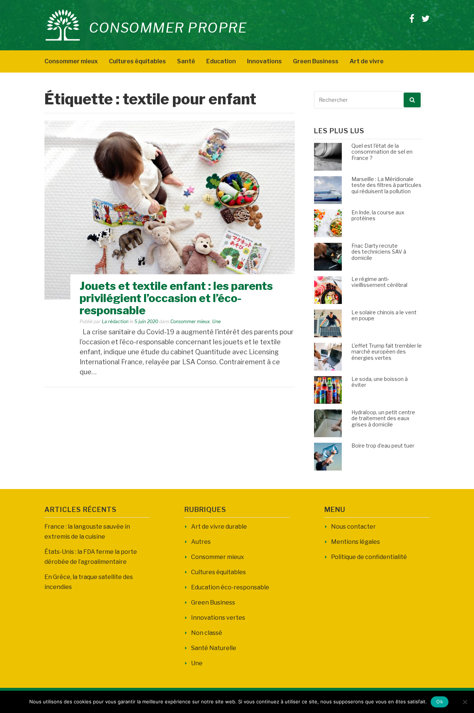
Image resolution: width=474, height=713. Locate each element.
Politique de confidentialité (369, 556)
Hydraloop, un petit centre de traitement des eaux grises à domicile (383, 418)
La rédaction (115, 321)
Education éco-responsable (230, 587)
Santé (186, 61)
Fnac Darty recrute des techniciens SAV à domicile (378, 251)
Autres (201, 541)
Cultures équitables (137, 61)
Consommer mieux (71, 61)
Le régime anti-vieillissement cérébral (379, 282)
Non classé (206, 632)
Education (221, 61)
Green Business (315, 61)
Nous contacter (353, 526)
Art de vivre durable (219, 526)
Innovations (264, 61)
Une (216, 321)
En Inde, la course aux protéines (377, 215)
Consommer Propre (168, 28)
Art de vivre (367, 61)
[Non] (464, 702)
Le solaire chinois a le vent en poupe (384, 315)
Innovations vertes (218, 617)
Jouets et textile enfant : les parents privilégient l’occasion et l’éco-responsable (176, 298)
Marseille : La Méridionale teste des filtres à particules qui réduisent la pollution (386, 185)
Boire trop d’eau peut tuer (382, 445)
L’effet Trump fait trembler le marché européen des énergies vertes (386, 351)
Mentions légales (355, 541)
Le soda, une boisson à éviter (379, 382)
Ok (439, 701)
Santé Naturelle (213, 648)
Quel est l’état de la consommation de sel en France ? (382, 152)
